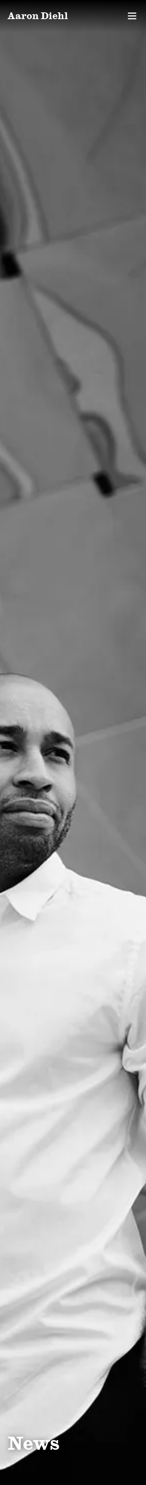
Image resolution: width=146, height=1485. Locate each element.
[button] (132, 16)
